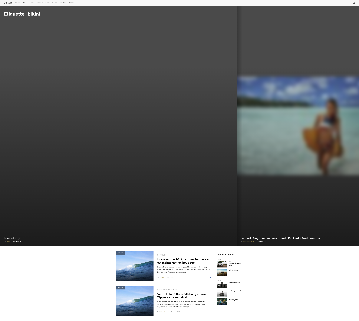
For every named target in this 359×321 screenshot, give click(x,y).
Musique (72, 3)
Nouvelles (161, 255)
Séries (48, 3)
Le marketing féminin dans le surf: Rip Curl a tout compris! (281, 238)
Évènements (162, 290)
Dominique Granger (248, 241)
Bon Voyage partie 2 (235, 291)
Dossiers (40, 3)
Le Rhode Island (233, 270)
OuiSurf (8, 241)
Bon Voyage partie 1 (234, 282)
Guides (32, 3)
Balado (54, 3)
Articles (17, 3)
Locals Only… (13, 238)
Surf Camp (63, 3)
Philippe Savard (163, 312)
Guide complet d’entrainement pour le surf (235, 263)
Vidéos (25, 3)
